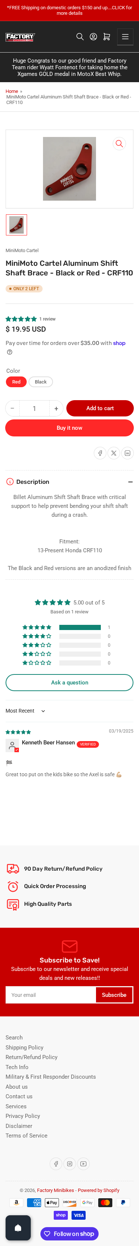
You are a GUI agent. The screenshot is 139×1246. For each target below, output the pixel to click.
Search (14, 1037)
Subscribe (114, 995)
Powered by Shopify (98, 1190)
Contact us (19, 1096)
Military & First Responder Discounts (51, 1076)
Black (41, 382)
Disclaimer (19, 1126)
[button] (21, 319)
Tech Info (17, 1067)
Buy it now (69, 428)
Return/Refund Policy (31, 1057)
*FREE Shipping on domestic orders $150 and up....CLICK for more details (69, 10)
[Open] (18, 1227)
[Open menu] (125, 37)
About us (17, 1086)
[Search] (80, 37)
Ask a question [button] (69, 682)
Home (12, 91)
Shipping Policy (24, 1047)
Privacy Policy (23, 1116)
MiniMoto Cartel (22, 250)
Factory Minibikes (55, 1190)
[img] (19, 731)
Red (16, 382)
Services (16, 1106)
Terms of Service (26, 1135)
